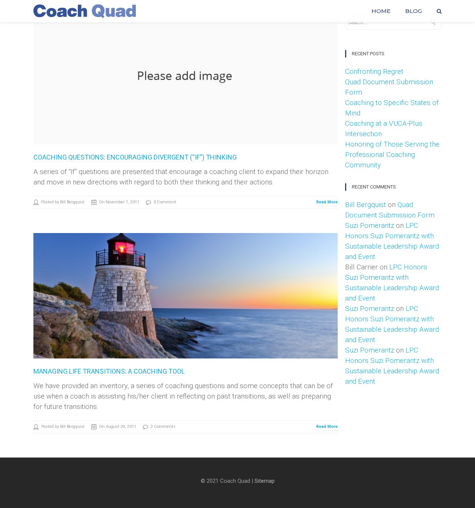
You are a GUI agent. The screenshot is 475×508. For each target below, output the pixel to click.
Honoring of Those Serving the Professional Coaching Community (392, 154)
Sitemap (265, 481)
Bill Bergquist (365, 204)
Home (380, 11)
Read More (327, 202)
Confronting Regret (374, 71)
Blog (413, 11)
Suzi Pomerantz (369, 225)
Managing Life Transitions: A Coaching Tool (109, 371)
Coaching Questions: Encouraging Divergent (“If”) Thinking (135, 157)
